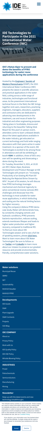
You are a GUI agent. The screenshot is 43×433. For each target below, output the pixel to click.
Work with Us (7, 345)
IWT (3, 280)
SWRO (4, 275)
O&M (4, 308)
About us (6, 336)
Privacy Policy (7, 340)
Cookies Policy (25, 414)
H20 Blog (5, 326)
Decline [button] (26, 428)
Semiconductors (8, 377)
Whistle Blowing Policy (11, 358)
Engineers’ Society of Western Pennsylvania (18, 82)
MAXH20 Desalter (9, 289)
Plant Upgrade (8, 312)
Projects (5, 321)
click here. (32, 235)
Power (4, 369)
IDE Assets (6, 304)
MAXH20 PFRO (8, 293)
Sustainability (7, 284)
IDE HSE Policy (8, 354)
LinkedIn (20, 244)
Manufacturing (8, 382)
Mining (5, 386)
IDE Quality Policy (9, 349)
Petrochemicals (8, 373)
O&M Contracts (8, 317)
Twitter (8, 244)
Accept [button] (16, 428)
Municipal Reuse (9, 271)
